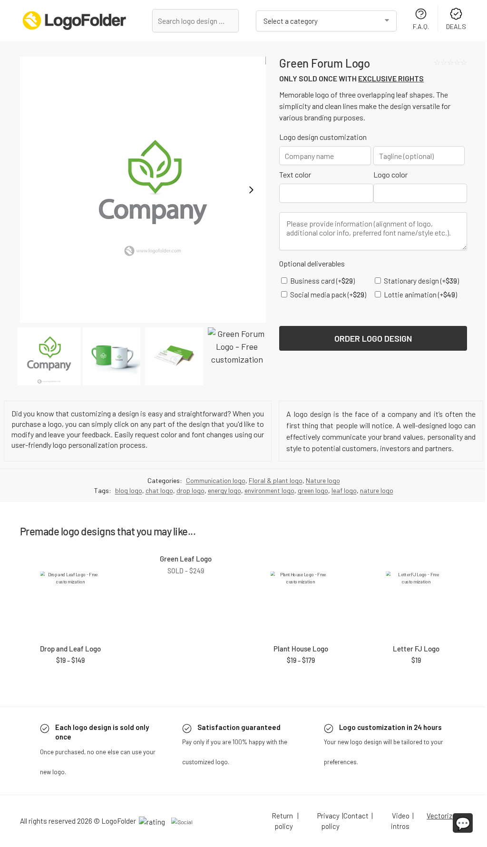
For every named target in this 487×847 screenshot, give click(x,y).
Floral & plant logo (275, 480)
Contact (356, 815)
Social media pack (327, 294)
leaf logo (344, 490)
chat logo (159, 490)
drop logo (190, 490)
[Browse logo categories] (326, 20)
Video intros (400, 821)
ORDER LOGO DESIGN (373, 338)
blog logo (128, 490)
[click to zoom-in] (143, 190)
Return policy (282, 821)
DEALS (456, 26)
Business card (322, 280)
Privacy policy (328, 821)
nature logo (376, 490)
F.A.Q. (421, 26)
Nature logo (323, 480)
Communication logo (215, 480)
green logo (313, 490)
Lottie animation (419, 294)
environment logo (269, 490)
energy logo (224, 490)
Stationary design (420, 280)
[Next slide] (251, 190)
